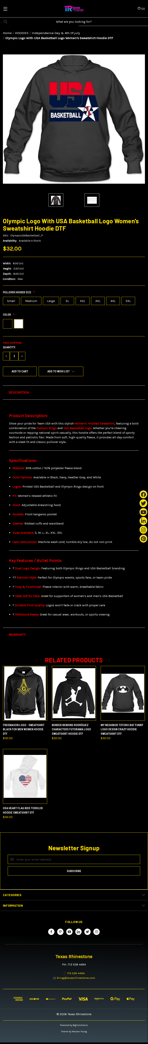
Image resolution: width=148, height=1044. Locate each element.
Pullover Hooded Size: (17, 292)
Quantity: (9, 347)
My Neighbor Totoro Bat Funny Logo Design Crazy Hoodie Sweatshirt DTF (122, 729)
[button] (74, 392)
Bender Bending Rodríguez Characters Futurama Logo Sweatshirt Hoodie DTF (71, 729)
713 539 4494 (76, 973)
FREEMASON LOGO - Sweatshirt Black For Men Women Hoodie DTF (23, 729)
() (143, 8)
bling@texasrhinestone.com (76, 978)
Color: (7, 314)
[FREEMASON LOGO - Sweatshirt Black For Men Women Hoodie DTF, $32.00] (25, 693)
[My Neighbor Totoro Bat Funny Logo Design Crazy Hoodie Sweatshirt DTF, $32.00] (122, 693)
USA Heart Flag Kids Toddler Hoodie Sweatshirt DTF (23, 810)
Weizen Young (79, 1031)
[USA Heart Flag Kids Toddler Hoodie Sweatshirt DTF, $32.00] (25, 776)
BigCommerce (80, 1025)
